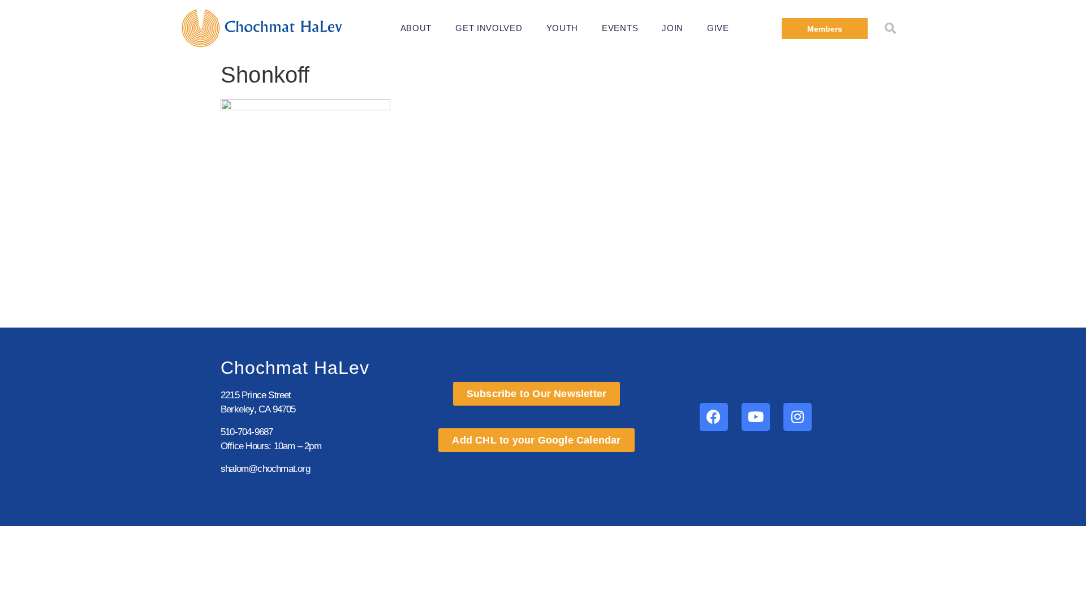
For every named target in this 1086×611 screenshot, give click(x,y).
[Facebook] (714, 417)
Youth (562, 28)
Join (672, 28)
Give (718, 28)
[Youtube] (756, 417)
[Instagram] (797, 417)
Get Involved (488, 28)
